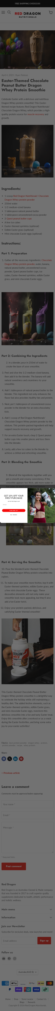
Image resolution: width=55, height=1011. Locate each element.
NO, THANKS (13, 514)
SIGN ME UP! (13, 510)
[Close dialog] (53, 489)
